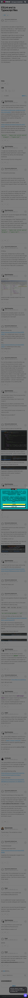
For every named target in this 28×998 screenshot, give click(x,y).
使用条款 (22, 498)
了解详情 (18, 494)
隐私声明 (18, 498)
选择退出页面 (17, 500)
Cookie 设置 (14, 506)
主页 (7, 2)
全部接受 (14, 504)
